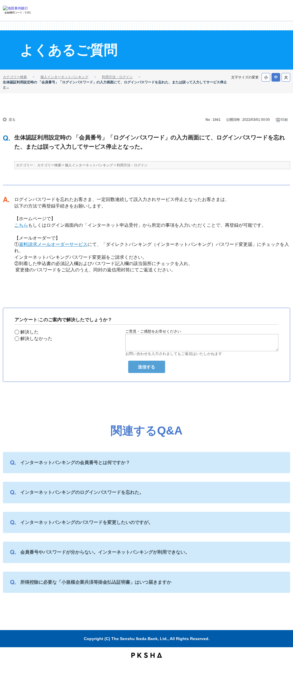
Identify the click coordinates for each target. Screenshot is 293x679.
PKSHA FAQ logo (146, 655)
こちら (21, 225)
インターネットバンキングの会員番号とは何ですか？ (75, 462)
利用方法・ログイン (117, 77)
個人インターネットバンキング (64, 77)
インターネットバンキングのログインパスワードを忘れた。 (82, 492)
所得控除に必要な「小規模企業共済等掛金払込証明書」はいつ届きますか (95, 582)
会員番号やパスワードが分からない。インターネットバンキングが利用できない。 (105, 552)
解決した (29, 331)
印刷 (284, 120)
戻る (12, 119)
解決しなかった (36, 338)
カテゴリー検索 (15, 77)
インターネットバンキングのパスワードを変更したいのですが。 (86, 522)
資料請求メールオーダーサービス (53, 244)
